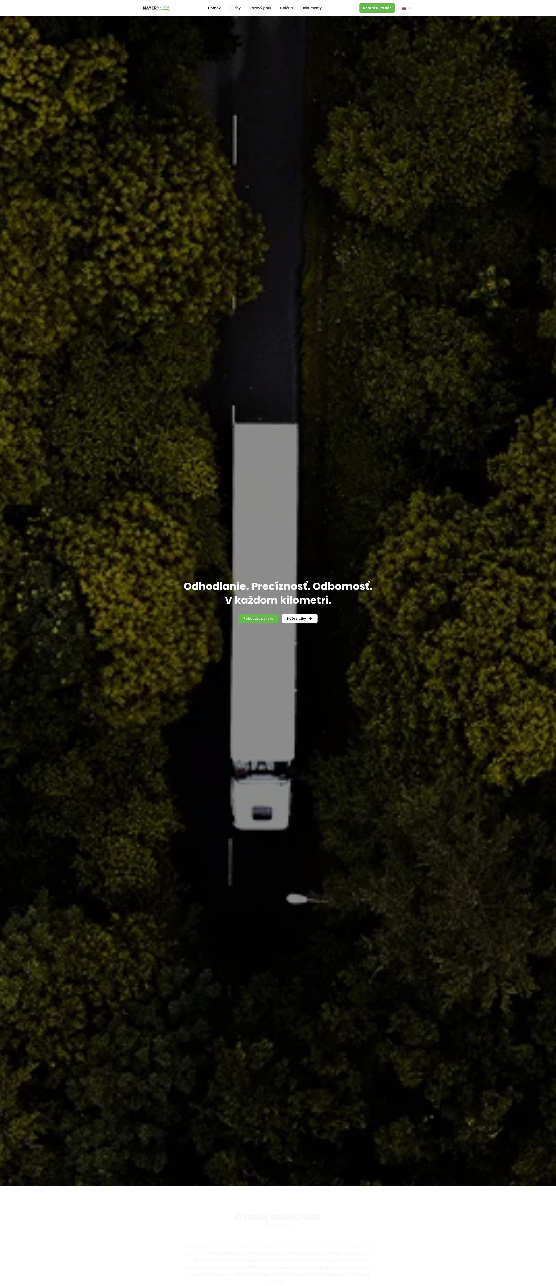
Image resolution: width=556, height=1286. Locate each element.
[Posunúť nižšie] (278, 1176)
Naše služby (296, 618)
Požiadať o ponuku (258, 618)
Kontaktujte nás (377, 7)
